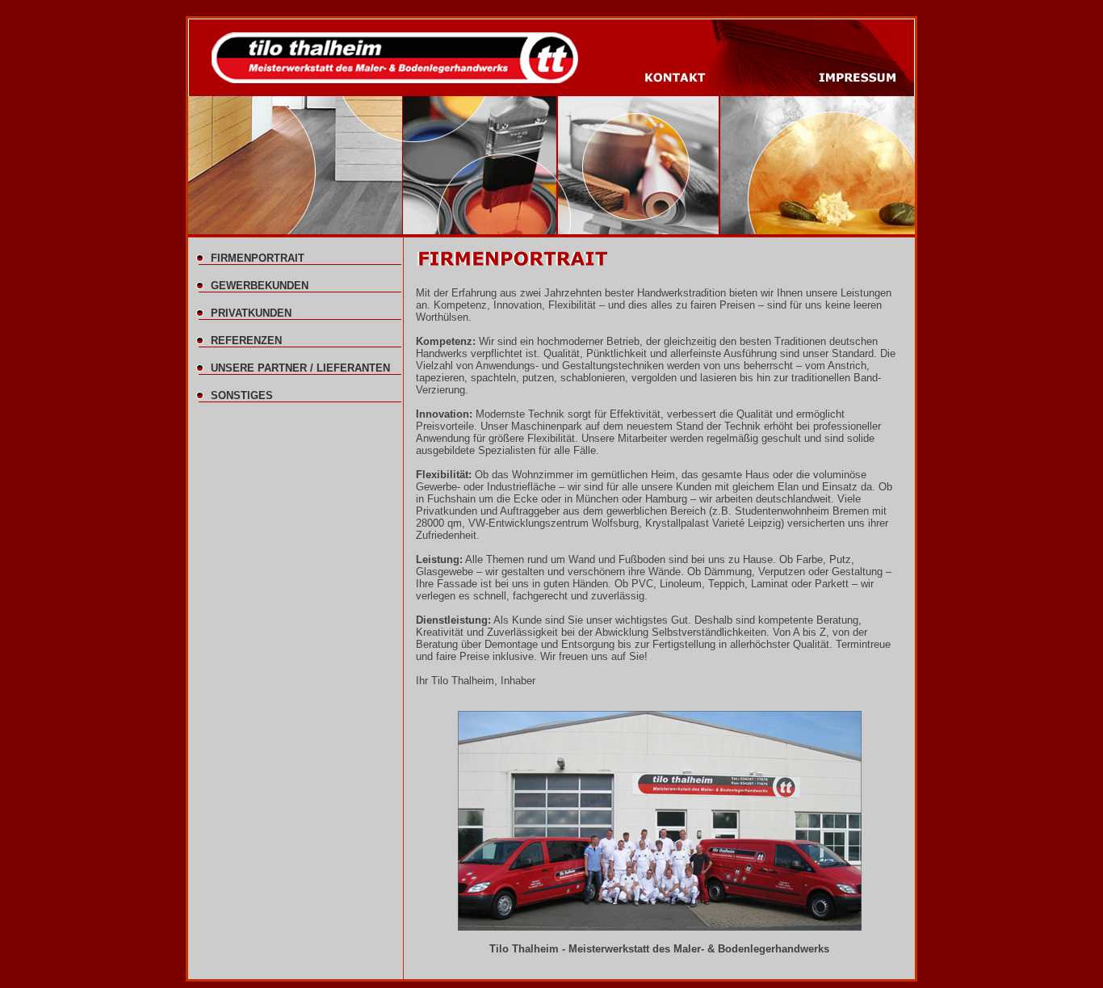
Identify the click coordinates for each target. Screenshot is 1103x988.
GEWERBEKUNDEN (259, 286)
